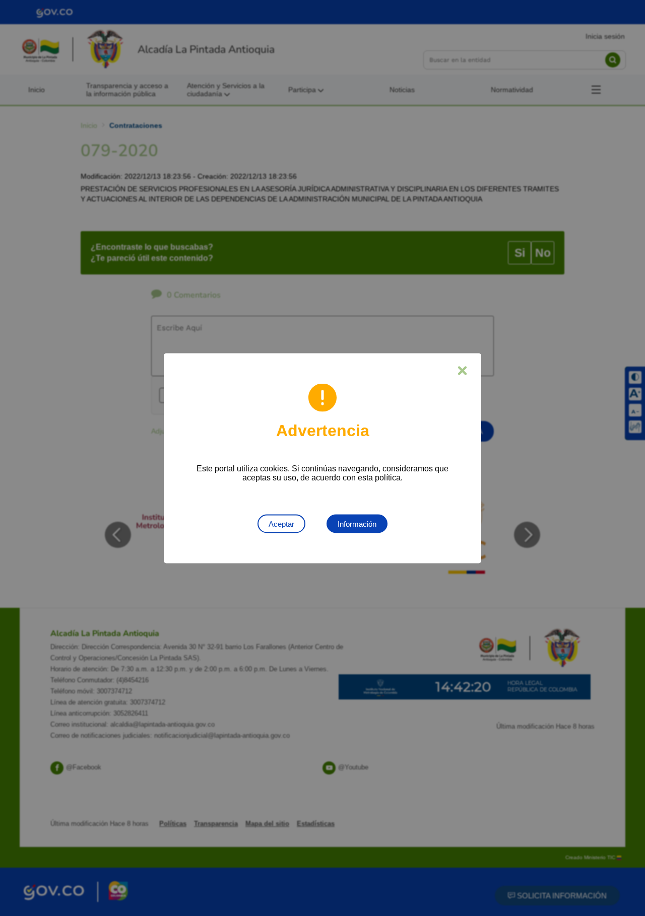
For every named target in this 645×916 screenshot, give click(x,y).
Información (357, 523)
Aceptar (281, 523)
